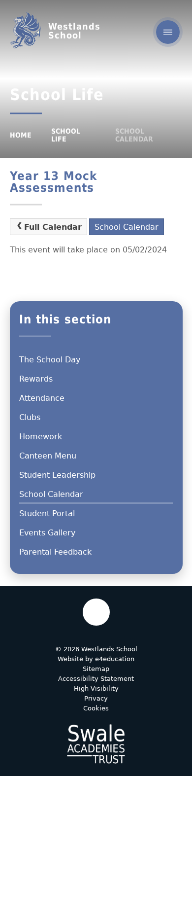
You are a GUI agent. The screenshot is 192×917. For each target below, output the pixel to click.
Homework (40, 436)
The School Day (49, 359)
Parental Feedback (55, 552)
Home (21, 135)
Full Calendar (53, 227)
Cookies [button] (96, 708)
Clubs (29, 417)
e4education (114, 659)
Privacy (96, 698)
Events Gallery (47, 532)
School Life (65, 135)
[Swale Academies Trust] (96, 744)
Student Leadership (57, 475)
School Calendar (134, 135)
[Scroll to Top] (96, 612)
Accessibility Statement (96, 678)
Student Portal (47, 513)
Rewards (36, 379)
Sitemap (96, 668)
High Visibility (96, 688)
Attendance (41, 398)
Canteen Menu (47, 455)
